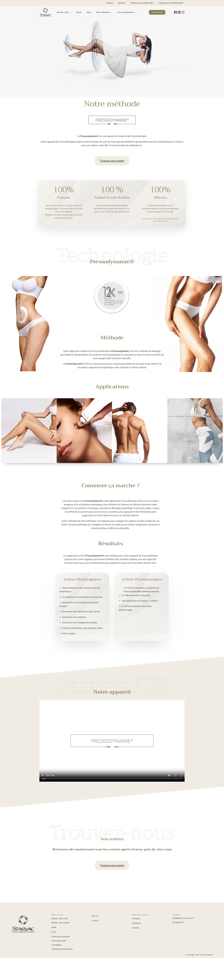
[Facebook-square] (175, 12)
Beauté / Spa (62, 12)
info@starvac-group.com (183, 918)
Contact (109, 3)
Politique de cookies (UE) (141, 3)
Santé (78, 12)
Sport (89, 12)
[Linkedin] (179, 12)
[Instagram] (183, 12)
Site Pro (121, 3)
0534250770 (178, 922)
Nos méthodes (103, 12)
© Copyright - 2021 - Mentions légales (199, 955)
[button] (157, 12)
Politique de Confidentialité (170, 3)
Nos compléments (125, 12)
